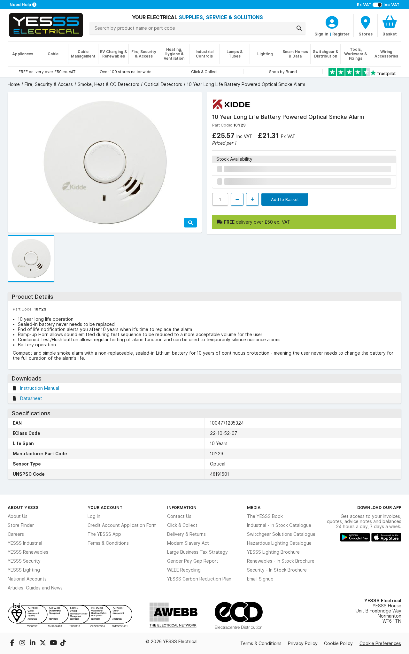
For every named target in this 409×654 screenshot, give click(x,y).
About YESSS (23, 507)
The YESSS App (104, 534)
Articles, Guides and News (35, 587)
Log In (94, 516)
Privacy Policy (303, 643)
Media (254, 507)
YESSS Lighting (24, 570)
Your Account (105, 507)
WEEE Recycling (184, 570)
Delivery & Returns (186, 534)
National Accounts (27, 578)
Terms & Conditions (108, 543)
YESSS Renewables (28, 552)
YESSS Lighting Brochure (273, 552)
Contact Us (179, 516)
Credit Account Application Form (122, 525)
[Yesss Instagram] (23, 643)
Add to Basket (285, 199)
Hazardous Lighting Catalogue (279, 543)
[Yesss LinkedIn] (33, 643)
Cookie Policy (338, 643)
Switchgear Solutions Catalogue (281, 534)
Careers (16, 534)
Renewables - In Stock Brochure (280, 561)
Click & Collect (182, 525)
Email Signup (260, 578)
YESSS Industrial (25, 543)
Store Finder (21, 525)
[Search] (299, 28)
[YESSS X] (43, 643)
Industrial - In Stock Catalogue (279, 525)
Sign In (321, 33)
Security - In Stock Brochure (277, 570)
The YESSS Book (265, 516)
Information (182, 507)
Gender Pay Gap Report (192, 561)
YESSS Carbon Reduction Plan (199, 578)
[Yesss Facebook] (13, 643)
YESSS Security (24, 561)
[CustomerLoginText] (332, 21)
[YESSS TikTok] (63, 643)
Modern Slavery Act (188, 543)
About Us (17, 516)
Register (341, 33)
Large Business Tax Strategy (197, 552)
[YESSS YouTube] (54, 643)
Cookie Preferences (380, 643)
